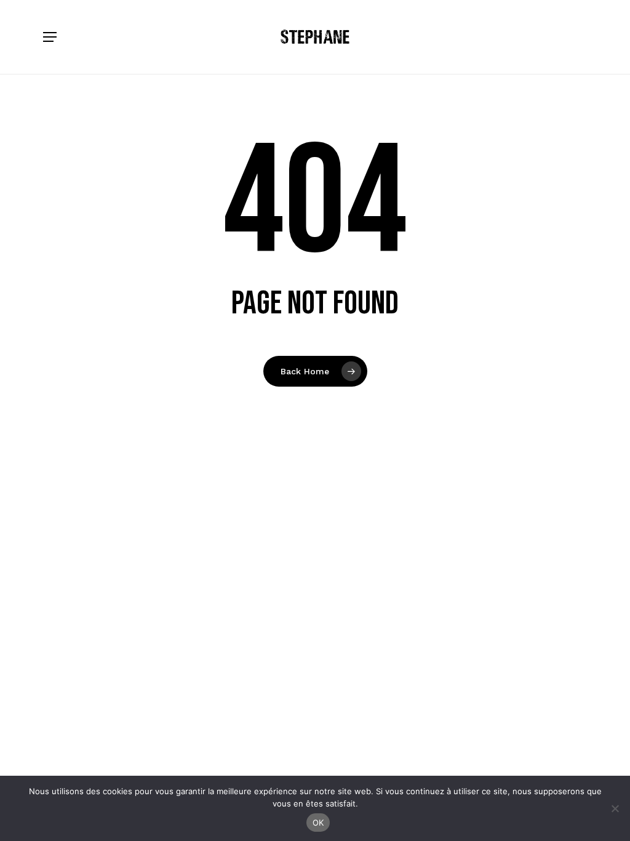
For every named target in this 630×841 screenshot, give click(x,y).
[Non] (614, 808)
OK (318, 822)
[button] (50, 37)
